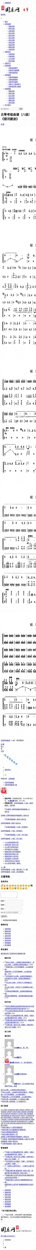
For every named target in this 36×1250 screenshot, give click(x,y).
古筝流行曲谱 (13, 82)
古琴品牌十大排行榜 (11, 859)
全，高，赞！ (21, 1048)
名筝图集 (8, 89)
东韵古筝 (11, 49)
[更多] (5, 755)
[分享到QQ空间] (7, 757)
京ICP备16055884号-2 (8, 1236)
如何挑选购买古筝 (22, 1121)
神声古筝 (11, 29)
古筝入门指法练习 (14, 84)
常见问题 (11, 61)
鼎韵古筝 (11, 47)
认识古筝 (11, 59)
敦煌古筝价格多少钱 (11, 854)
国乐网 (12, 801)
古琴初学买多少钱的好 (12, 861)
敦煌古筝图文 (8, 1117)
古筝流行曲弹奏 (13, 70)
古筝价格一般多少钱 (11, 845)
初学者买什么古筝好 (11, 849)
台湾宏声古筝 (6, 1121)
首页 (6, 22)
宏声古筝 (11, 35)
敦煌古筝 (11, 26)
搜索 (21, 109)
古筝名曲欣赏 (13, 72)
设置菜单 (8, 3)
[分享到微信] (16, 764)
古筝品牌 (8, 24)
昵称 (3, 901)
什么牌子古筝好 (24, 1117)
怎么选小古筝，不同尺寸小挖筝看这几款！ (19, 987)
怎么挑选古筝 (6, 1114)
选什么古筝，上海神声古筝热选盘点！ (14, 1090)
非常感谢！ (21, 1074)
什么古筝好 (4, 1110)
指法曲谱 (8, 945)
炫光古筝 (11, 38)
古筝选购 (11, 54)
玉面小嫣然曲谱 (28, 1114)
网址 (2, 909)
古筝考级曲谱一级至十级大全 (11, 823)
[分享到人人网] (14, 762)
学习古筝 (6, 1123)
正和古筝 (11, 31)
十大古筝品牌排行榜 (11, 842)
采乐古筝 (11, 33)
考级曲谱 (8, 943)
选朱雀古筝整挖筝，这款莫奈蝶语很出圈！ (19, 996)
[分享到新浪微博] (10, 758)
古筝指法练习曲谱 (14, 86)
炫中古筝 (11, 40)
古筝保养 (11, 56)
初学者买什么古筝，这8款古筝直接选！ (18, 978)
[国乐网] (17, 1232)
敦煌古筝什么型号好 (11, 856)
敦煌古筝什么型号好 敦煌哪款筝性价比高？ (19, 1184)
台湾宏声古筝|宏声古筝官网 (22, 1119)
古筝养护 (27, 1110)
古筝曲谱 (8, 75)
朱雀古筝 (11, 45)
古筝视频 (8, 66)
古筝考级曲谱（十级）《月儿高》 (12, 838)
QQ (2, 912)
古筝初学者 (15, 1117)
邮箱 (3, 905)
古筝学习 (8, 63)
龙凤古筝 (11, 42)
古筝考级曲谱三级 (6, 1115)
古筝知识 (8, 52)
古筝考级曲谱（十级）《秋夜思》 (12, 831)
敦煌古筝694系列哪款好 (13, 852)
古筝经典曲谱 (13, 79)
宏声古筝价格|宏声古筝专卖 (18, 1123)
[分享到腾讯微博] (12, 760)
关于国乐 (8, 105)
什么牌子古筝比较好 (11, 847)
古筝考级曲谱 (13, 77)
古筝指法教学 (13, 68)
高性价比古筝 (16, 1115)
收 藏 (2, 124)
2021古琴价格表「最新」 (13, 863)
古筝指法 (21, 1110)
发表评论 (8, 770)
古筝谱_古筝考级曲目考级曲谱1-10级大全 (15, 815)
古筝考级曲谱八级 (11, 785)
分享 (2, 751)
